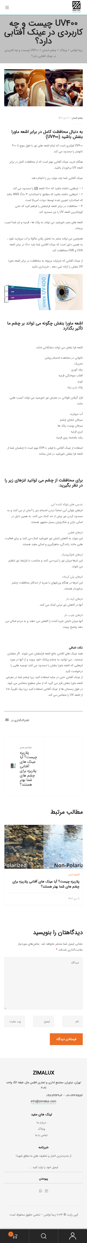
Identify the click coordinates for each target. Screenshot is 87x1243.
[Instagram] (46, 1191)
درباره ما (41, 1122)
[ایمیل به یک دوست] (7, 720)
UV (36, 188)
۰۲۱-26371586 (74, 1095)
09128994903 (54, 1095)
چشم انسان (77, 118)
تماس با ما (41, 1135)
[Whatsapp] (40, 1191)
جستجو (43, 1236)
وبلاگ (41, 1129)
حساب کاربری (72, 1236)
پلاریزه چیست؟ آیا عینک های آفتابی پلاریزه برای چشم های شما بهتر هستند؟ (28, 769)
